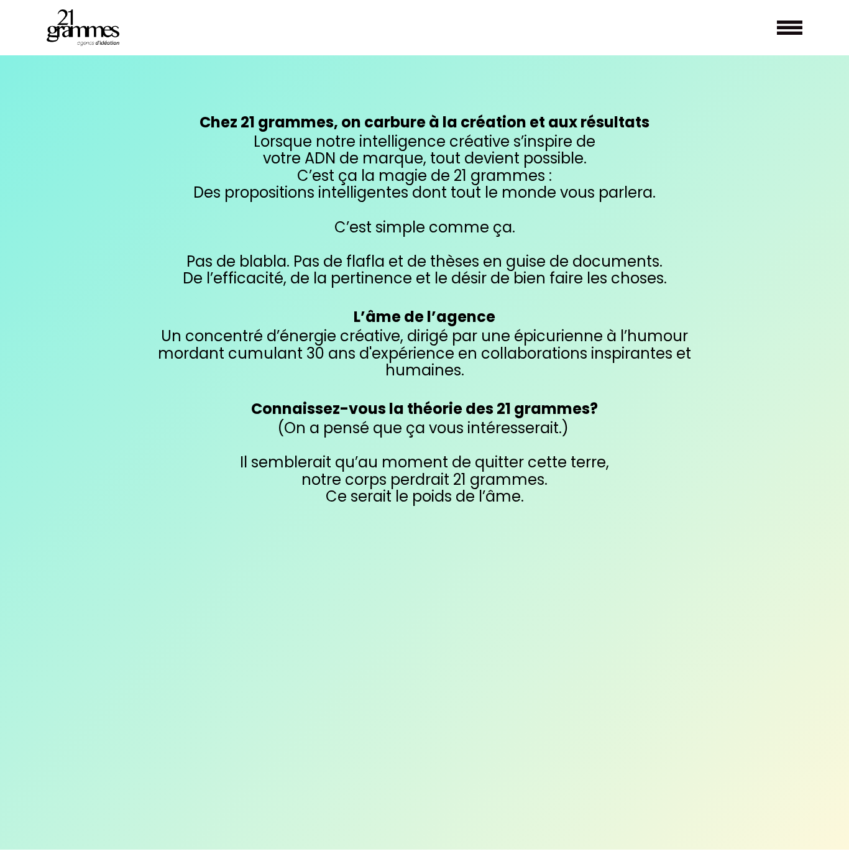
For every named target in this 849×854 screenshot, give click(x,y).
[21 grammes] (83, 27)
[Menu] (789, 28)
